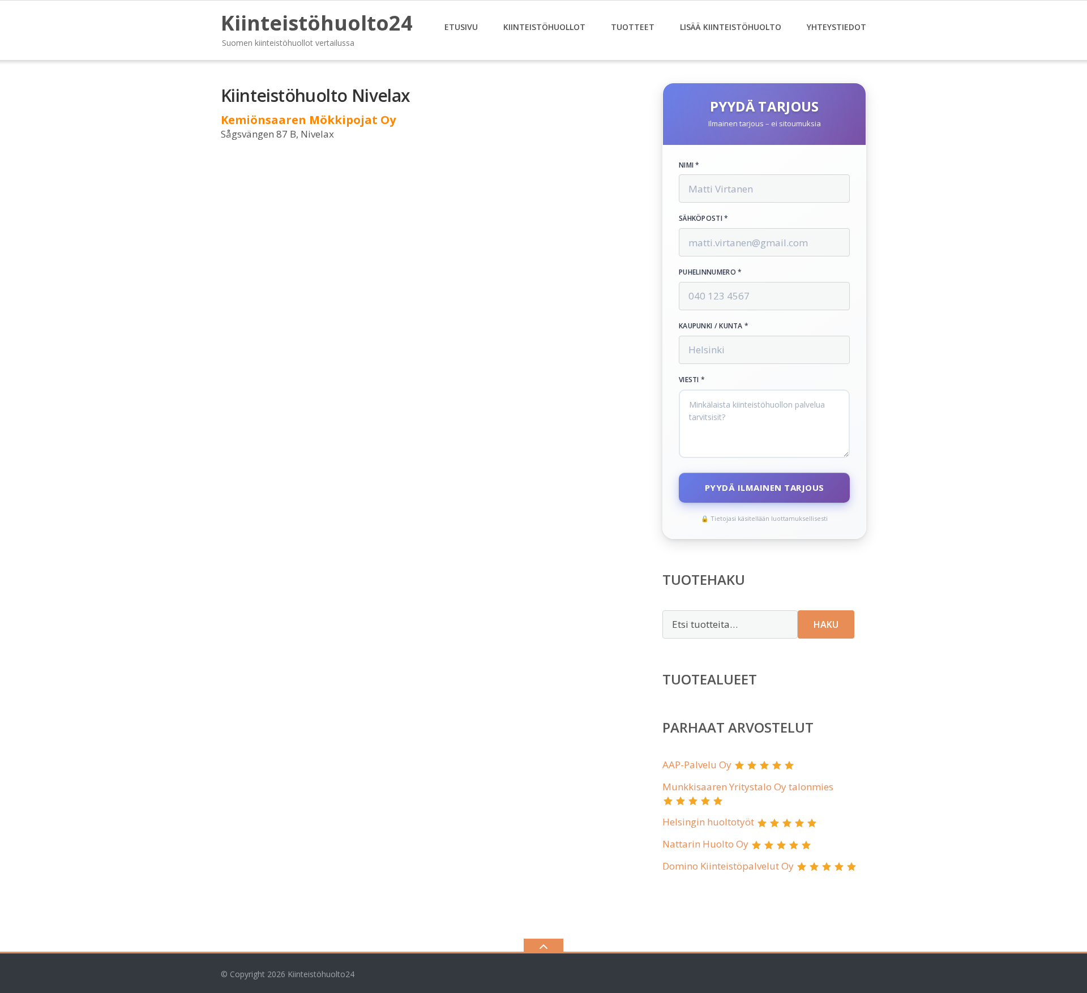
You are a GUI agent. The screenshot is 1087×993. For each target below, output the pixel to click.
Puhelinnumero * (710, 272)
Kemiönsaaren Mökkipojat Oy (308, 119)
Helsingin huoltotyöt (708, 821)
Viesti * (692, 379)
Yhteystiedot (836, 27)
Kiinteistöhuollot (544, 27)
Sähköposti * (704, 218)
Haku (826, 624)
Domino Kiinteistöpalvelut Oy (728, 865)
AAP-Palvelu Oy (696, 764)
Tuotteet (632, 27)
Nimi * (689, 165)
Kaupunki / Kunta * (713, 326)
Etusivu (461, 27)
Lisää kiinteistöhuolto (730, 27)
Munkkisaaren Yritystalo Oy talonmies (747, 786)
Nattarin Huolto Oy (705, 843)
